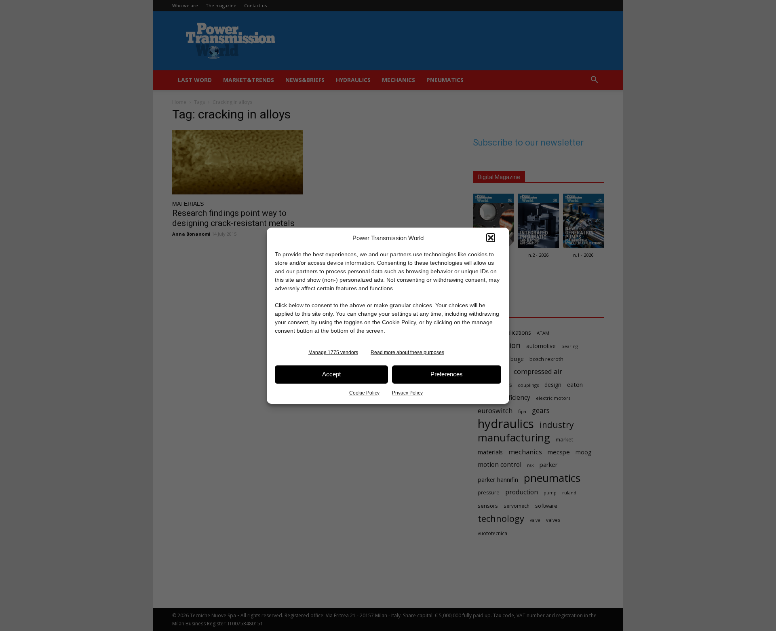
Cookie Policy (364, 393)
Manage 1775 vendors (333, 352)
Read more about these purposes (407, 352)
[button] (491, 238)
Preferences (446, 374)
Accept (331, 374)
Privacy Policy (407, 393)
